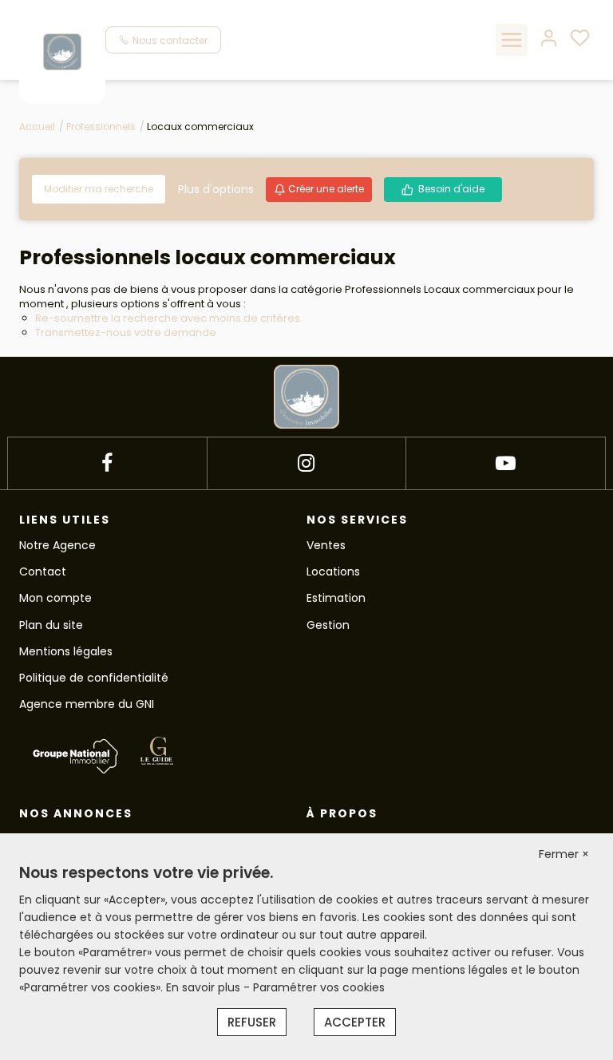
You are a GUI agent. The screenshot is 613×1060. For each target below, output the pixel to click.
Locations (333, 571)
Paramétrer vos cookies (319, 987)
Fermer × (564, 854)
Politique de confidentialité (93, 678)
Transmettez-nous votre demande (125, 332)
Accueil (37, 126)
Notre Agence (57, 545)
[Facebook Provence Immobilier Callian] (107, 463)
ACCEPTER (355, 1022)
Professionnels (101, 126)
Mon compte (55, 598)
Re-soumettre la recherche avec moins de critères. (169, 318)
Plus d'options (216, 189)
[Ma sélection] (580, 39)
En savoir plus (204, 987)
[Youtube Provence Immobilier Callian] (506, 463)
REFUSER (251, 1022)
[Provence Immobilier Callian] (62, 51)
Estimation (336, 598)
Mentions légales (66, 651)
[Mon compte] (549, 39)
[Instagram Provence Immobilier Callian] (306, 463)
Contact (42, 571)
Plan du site (51, 625)
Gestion (328, 625)
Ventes (326, 545)
